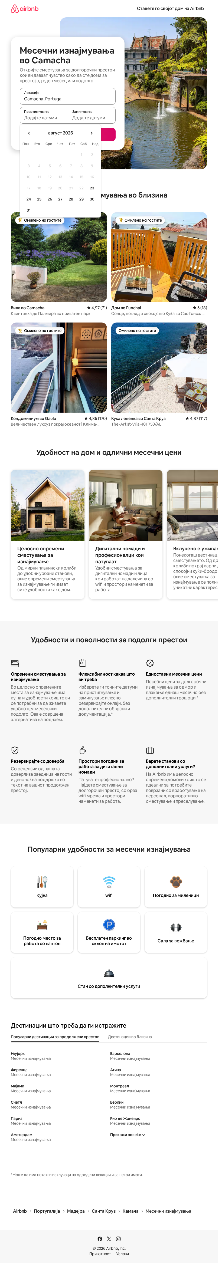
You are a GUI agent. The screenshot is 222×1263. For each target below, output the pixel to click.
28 (71, 199)
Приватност (100, 1253)
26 (50, 199)
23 (92, 188)
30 (92, 199)
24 (29, 199)
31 (29, 210)
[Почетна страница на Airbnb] (24, 8)
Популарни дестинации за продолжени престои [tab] (55, 1036)
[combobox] (67, 99)
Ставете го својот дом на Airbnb (170, 8)
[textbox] (43, 117)
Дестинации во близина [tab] (130, 1036)
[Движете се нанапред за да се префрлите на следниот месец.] (91, 133)
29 (81, 199)
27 (60, 199)
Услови (122, 1253)
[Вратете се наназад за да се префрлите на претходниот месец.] (29, 133)
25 (39, 199)
